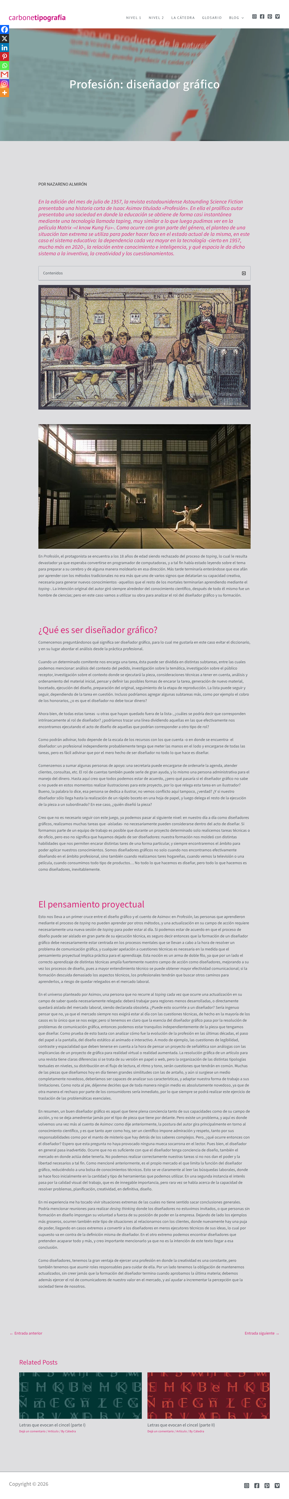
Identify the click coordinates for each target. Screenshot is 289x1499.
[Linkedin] (4, 47)
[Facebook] (262, 16)
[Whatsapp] (4, 65)
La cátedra (183, 17)
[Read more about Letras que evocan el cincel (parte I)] (80, 1395)
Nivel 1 (134, 17)
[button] (241, 17)
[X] (4, 38)
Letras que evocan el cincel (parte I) (52, 1425)
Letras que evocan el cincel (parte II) (181, 1425)
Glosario (212, 17)
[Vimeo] (277, 16)
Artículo (53, 1431)
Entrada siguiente (262, 1333)
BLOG (234, 17)
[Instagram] (254, 16)
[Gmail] (4, 74)
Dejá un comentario (32, 1431)
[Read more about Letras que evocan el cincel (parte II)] (208, 1395)
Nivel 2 (156, 17)
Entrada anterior (25, 1333)
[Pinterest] (269, 16)
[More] (4, 92)
